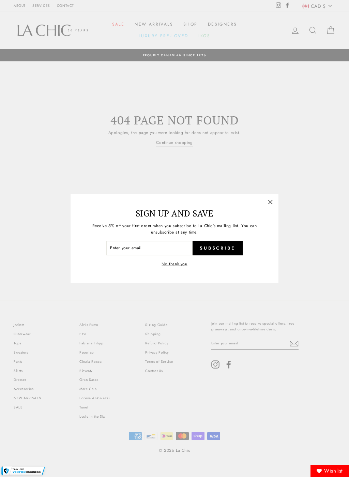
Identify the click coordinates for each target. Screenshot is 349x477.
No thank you (174, 264)
